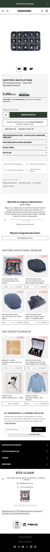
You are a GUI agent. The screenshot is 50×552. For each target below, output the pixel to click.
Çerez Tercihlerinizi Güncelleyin (25, 505)
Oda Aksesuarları (25, 183)
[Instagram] (18, 546)
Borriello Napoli (31, 395)
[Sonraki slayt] (47, 3)
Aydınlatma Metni (34, 434)
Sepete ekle (28, 115)
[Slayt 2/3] (25, 68)
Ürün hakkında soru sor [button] (25, 238)
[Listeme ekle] (6, 115)
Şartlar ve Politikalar (25, 542)
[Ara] (7, 11)
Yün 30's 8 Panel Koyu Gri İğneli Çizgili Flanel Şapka (34, 282)
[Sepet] (46, 11)
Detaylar (7, 153)
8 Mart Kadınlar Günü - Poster (12, 398)
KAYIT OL (38, 429)
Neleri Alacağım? (10, 423)
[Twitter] (27, 546)
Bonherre (28, 537)
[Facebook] (14, 546)
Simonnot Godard (8, 360)
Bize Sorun (9, 129)
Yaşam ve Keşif (8, 186)
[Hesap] (42, 11)
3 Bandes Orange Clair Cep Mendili (12, 363)
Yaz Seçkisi (37, 183)
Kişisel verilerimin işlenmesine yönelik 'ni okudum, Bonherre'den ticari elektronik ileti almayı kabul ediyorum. (26, 435)
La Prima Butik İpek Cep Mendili (10, 282)
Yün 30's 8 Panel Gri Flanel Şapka (11, 317)
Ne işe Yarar (8, 147)
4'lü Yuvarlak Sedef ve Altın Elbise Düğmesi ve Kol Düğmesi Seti (36, 363)
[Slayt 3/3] (31, 68)
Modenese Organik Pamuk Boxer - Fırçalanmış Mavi (35, 317)
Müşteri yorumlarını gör (25, 224)
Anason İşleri (7, 395)
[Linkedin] (31, 546)
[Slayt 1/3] (19, 68)
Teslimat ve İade (25, 129)
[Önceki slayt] (2, 3)
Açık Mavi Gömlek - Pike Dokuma (34, 399)
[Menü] (2, 11)
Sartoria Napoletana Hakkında (17, 142)
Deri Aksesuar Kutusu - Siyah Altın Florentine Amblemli (24, 136)
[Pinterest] (35, 546)
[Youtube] (23, 546)
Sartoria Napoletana (17, 80)
